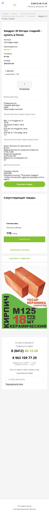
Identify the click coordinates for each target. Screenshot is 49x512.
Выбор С (7, 49)
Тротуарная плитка (27, 13)
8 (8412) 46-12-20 (39, 3)
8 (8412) (24, 350)
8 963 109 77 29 (24, 357)
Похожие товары (24, 184)
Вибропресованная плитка (13, 16)
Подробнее (24, 239)
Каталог (14, 13)
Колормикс (31, 16)
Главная (5, 13)
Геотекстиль (12, 223)
